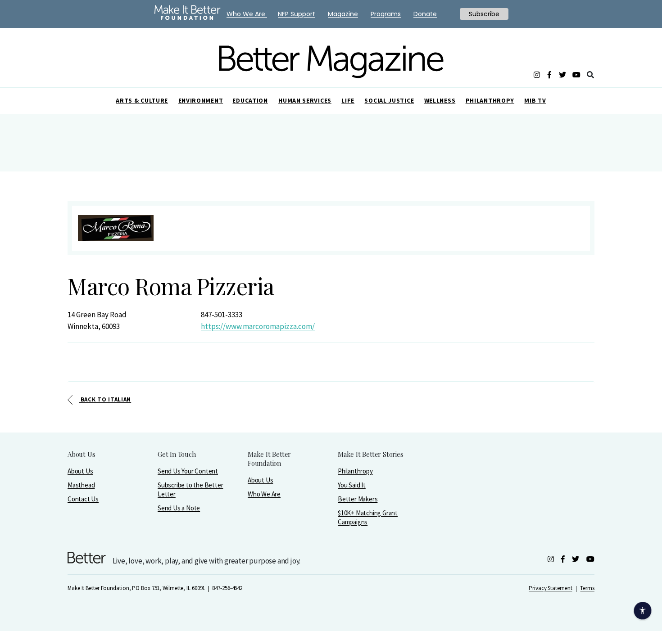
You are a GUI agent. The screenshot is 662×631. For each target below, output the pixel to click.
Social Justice (389, 100)
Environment (200, 100)
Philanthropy (490, 100)
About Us (80, 471)
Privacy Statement (550, 588)
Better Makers (357, 499)
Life (347, 100)
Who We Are (264, 494)
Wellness (440, 100)
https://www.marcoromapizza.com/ (258, 326)
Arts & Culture (142, 100)
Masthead (81, 485)
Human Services (304, 100)
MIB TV (535, 100)
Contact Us (83, 499)
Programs (386, 13)
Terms (587, 588)
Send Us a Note (179, 508)
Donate (425, 13)
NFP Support (296, 13)
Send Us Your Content (188, 471)
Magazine (343, 13)
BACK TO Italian (105, 399)
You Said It (352, 485)
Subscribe (484, 13)
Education (250, 100)
